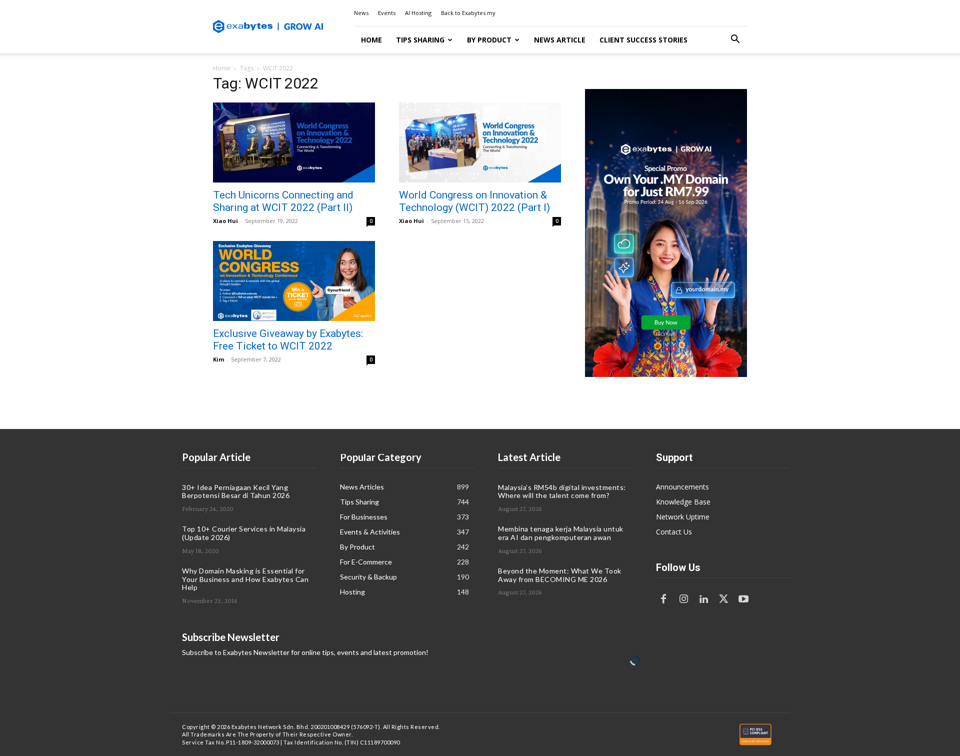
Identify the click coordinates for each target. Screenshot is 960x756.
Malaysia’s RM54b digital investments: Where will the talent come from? (562, 491)
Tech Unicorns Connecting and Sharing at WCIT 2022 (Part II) (283, 201)
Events (387, 12)
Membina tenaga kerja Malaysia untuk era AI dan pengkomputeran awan (561, 533)
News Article (560, 39)
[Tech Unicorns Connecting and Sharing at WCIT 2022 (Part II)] (294, 142)
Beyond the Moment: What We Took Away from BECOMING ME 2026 (560, 575)
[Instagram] (683, 599)
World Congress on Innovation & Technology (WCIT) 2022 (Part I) (474, 201)
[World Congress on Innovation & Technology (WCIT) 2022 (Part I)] (480, 142)
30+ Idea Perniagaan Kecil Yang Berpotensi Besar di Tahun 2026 (236, 491)
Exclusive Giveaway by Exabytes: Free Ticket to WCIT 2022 (288, 340)
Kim (218, 359)
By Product (489, 39)
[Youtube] (743, 599)
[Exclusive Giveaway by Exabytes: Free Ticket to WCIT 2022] (294, 281)
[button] (735, 40)
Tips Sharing (420, 39)
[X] (723, 599)
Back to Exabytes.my (468, 12)
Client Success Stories (644, 39)
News (361, 12)
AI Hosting (418, 12)
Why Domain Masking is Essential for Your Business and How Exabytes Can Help (245, 579)
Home (371, 39)
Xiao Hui (225, 220)
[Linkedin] (703, 599)
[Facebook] (663, 599)
